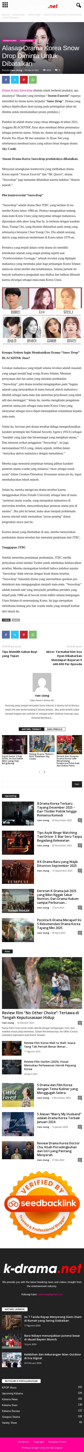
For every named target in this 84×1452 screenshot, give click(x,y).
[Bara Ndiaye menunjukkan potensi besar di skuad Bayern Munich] (11, 1341)
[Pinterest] (24, 80)
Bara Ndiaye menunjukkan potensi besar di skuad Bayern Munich (52, 1337)
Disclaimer (23, 1441)
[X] (15, 80)
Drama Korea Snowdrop (17, 90)
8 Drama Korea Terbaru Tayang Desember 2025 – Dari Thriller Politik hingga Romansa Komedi (57, 809)
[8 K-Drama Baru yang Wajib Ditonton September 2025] (18, 872)
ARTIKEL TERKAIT (31, 729)
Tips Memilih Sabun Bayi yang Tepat (19, 654)
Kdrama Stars (10, 1405)
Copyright (39, 1441)
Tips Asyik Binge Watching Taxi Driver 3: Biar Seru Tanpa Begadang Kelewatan (59, 836)
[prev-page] (40, 772)
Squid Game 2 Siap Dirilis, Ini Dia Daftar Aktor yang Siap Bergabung (12, 760)
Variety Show (9, 1422)
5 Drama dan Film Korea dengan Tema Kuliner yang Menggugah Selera (57, 1089)
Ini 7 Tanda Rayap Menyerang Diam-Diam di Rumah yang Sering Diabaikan (53, 1318)
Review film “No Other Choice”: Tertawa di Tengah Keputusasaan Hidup (40, 1015)
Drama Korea (19, 14)
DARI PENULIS (55, 729)
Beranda (5, 14)
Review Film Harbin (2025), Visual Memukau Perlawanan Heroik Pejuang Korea (50, 1065)
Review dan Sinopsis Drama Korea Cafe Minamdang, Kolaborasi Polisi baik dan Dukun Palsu (68, 761)
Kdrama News (34, 14)
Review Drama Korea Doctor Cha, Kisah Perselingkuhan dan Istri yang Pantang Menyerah (58, 1149)
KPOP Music (9, 1387)
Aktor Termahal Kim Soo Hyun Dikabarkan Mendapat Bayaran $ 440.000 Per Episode (64, 658)
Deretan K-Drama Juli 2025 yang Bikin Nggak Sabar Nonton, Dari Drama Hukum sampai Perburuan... (58, 897)
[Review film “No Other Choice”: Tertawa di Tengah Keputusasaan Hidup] (42, 983)
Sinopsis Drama (11, 1416)
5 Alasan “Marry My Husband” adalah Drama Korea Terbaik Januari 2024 (59, 1118)
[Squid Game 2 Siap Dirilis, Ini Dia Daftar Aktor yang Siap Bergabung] (14, 744)
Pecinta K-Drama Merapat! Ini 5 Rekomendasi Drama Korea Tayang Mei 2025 (59, 924)
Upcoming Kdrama (12, 1393)
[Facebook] (6, 80)
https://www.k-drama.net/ (42, 700)
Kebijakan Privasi (57, 1441)
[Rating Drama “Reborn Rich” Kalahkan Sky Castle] (42, 743)
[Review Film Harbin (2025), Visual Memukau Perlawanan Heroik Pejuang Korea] (11, 1067)
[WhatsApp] (33, 80)
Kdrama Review (11, 1411)
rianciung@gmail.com (50, 1294)
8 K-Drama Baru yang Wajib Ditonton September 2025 (57, 864)
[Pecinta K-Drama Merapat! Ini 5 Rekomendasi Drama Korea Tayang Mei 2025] (18, 930)
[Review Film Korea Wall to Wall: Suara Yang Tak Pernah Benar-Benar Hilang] (11, 1048)
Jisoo (16, 620)
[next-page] (44, 772)
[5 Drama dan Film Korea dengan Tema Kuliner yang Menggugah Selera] (18, 1095)
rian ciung (16, 70)
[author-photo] (42, 682)
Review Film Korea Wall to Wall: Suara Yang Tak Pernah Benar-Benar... (49, 1044)
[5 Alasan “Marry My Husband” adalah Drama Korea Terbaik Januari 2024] (18, 1124)
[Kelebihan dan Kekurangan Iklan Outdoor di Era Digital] (11, 1360)
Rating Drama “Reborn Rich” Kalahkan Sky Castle (41, 756)
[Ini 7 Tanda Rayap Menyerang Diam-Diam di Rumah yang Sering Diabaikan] (11, 1322)
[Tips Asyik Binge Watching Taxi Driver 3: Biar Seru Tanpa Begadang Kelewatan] (18, 843)
